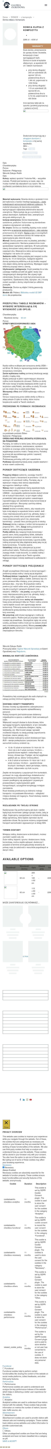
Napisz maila (25, 992)
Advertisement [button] (9, 1412)
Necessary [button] (7, 1165)
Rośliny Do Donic (25, 1062)
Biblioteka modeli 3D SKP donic (22, 293)
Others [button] (5, 1428)
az (32, 149)
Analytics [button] (6, 1397)
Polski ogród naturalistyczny (25, 1059)
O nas (25, 1019)
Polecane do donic (32, 157)
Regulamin (20, 651)
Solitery (25, 1065)
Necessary (9, 1167)
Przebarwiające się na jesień (25, 1069)
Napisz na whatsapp (25, 995)
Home (5, 17)
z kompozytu (26, 17)
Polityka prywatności (25, 1032)
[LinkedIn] (24, 1100)
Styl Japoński (25, 1049)
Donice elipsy (30, 153)
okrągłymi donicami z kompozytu (32, 139)
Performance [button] (8, 1381)
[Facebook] (20, 1100)
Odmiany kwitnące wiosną (25, 1056)
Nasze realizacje (25, 1012)
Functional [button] (7, 1366)
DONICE (14, 17)
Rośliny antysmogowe (25, 1046)
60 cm (23, 317)
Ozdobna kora (25, 1052)
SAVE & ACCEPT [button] (10, 1441)
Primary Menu (46, 5)
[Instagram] (27, 1100)
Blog (25, 1022)
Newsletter (25, 1015)
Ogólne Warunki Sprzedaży (28, 648)
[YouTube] (31, 1100)
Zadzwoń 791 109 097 (25, 998)
